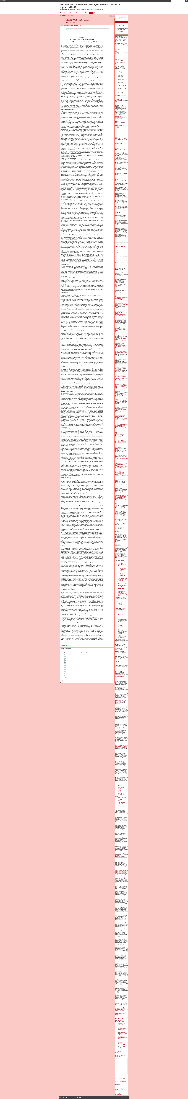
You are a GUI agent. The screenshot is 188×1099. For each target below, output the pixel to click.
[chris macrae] (62, 22)
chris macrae (73, 20)
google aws (124, 96)
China (124, 575)
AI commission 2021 (119, 60)
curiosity (119, 704)
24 (121, 442)
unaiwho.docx (118, 117)
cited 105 (118, 291)
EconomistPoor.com (122, 870)
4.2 (117, 246)
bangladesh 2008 (77, 25)
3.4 (120, 252)
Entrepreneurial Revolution (121, 340)
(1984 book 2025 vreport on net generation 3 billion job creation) (122, 616)
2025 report (117, 558)
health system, (123, 1078)
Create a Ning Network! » (121, 21)
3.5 (122, 252)
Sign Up (165, 1)
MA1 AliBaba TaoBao (119, 1018)
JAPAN (123, 537)
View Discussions (71, 22)
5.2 (118, 240)
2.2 (125, 256)
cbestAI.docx (118, 152)
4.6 (124, 246)
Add (113, 15)
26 (120, 452)
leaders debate (123, 1028)
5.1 (116, 240)
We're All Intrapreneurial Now (120, 609)
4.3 (119, 246)
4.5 (122, 246)
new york (117, 796)
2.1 (123, 256)
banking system (123, 1081)
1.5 (120, 263)
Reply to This (63, 645)
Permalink (65, 651)
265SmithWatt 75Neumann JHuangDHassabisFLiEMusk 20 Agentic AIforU (90, 6)
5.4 (120, 240)
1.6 (122, 263)
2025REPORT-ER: (119, 99)
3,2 (117, 252)
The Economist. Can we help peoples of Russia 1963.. (122, 579)
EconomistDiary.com (119, 125)
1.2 (127, 262)
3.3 (119, 252)
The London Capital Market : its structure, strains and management (121, 298)
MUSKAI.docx (118, 116)
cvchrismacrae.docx (122, 90)
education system (123, 1080)
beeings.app (119, 1094)
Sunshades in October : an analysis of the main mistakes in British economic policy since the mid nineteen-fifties (121, 304)
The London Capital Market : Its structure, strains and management (121, 415)
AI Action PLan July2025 (120, 62)
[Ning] (3, 1)
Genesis (122, 80)
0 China (119, 785)
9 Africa (119, 800)
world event (120, 731)
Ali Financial (120, 1020)
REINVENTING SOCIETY (122, 473)
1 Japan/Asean (121, 787)
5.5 (122, 240)
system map (117, 69)
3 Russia (119, 790)
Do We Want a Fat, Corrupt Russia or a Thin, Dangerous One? (121, 352)
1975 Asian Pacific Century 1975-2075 (123, 573)
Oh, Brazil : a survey (120, 378)
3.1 (116, 252)
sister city (123, 1091)
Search (186, 1)
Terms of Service (125, 1097)
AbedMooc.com (120, 728)
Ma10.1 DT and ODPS (119, 1021)
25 (116, 446)
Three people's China (121, 452)
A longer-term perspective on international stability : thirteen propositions (121, 425)
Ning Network (123, 18)
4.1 (116, 246)
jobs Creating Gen (120, 1056)
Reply (66, 677)
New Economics (118, 856)
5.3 (119, 240)
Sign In (169, 1)
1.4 (118, 263)
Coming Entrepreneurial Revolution (121, 605)
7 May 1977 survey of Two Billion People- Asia (123, 569)
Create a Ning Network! (12, 1)
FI (123, 82)
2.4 (116, 258)
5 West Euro (120, 793)
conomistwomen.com (119, 676)
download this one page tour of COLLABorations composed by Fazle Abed (121, 746)
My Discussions (71, 15)
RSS (61, 682)
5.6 (124, 240)
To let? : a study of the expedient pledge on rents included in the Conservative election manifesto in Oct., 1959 (121, 385)
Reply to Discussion (65, 680)
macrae (119, 555)
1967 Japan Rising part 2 (122, 565)
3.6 (124, 252)
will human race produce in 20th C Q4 (122, 611)
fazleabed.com (120, 1009)
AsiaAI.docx (117, 52)
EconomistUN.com (121, 871)
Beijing (121, 1004)
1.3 (116, 263)
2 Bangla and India (121, 788)
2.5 (118, 258)
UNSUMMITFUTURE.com (120, 138)
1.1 (125, 262)
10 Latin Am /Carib (121, 802)
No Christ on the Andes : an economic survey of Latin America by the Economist (121, 375)
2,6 (119, 258)
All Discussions (63, 15)
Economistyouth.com (120, 873)
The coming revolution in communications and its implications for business (121, 420)
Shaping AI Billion (118, 63)
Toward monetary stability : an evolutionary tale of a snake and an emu (121, 390)
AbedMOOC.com (120, 869)
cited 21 (117, 296)
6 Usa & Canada (121, 794)
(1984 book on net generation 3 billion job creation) (122, 1037)
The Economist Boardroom (121, 1051)
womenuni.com (122, 1010)
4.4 (121, 246)
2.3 (127, 256)
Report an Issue (118, 1097)
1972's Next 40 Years (122, 1023)
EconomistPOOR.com (119, 700)
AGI (123, 95)
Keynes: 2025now (119, 1055)
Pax (125, 85)
